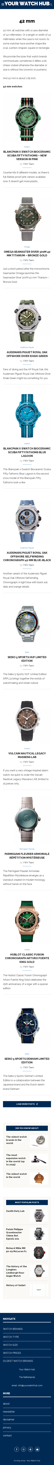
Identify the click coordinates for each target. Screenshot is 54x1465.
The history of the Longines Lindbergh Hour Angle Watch (16, 1271)
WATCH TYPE (11, 1337)
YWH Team (28, 164)
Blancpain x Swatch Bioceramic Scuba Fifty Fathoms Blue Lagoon (27, 452)
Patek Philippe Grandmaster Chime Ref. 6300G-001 (14, 1234)
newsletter (9, 1411)
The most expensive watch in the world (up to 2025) (16, 1160)
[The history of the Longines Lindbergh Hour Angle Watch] (39, 1271)
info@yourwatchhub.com (30, 1385)
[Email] (37, 1449)
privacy (7, 1427)
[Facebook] (16, 1449)
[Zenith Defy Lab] (39, 1216)
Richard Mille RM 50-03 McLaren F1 (16, 1250)
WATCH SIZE (10, 1345)
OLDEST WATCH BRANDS (18, 1361)
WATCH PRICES (12, 1353)
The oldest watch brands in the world (16, 1140)
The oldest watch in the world (16, 1175)
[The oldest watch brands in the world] (39, 1141)
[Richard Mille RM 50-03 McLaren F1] (39, 1253)
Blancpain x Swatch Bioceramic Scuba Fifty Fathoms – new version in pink (27, 155)
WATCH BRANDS (13, 1329)
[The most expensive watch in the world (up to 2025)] (39, 1160)
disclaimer (8, 1419)
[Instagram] (23, 1449)
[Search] (51, 4)
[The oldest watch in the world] (39, 1178)
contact (7, 1435)
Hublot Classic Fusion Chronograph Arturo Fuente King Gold (27, 958)
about (6, 1403)
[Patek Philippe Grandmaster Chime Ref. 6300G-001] (39, 1234)
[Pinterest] (30, 1449)
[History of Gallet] (39, 1290)
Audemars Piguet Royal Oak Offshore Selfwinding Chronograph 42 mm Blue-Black (27, 556)
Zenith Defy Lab (15, 1211)
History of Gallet (16, 1285)
